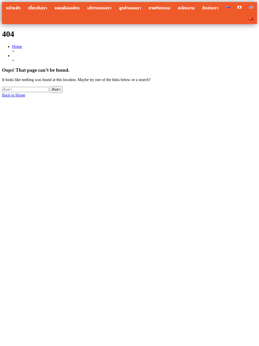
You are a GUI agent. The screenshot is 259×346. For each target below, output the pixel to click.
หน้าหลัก (13, 8)
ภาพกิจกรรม (159, 8)
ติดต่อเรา (210, 8)
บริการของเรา (99, 8)
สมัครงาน (186, 8)
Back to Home (13, 95)
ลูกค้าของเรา (130, 8)
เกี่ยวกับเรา (37, 8)
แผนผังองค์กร (67, 8)
